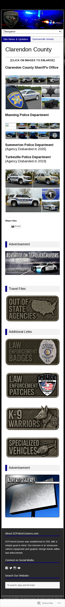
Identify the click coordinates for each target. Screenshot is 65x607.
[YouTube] (19, 568)
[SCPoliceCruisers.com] (32, 19)
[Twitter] (10, 568)
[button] (12, 80)
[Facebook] (6, 568)
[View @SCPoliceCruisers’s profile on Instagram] (11, 4)
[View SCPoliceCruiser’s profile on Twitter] (7, 4)
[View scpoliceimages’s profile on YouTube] (15, 4)
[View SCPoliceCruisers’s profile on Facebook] (3, 4)
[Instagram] (14, 568)
